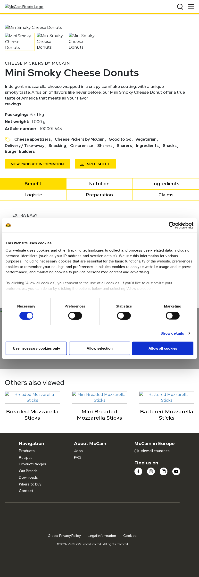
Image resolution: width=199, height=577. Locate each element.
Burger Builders (20, 151)
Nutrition (99, 183)
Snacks (170, 145)
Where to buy (30, 484)
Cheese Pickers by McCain (80, 139)
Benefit (33, 183)
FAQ (77, 457)
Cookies (130, 535)
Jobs (78, 450)
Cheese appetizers (32, 139)
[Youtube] (176, 471)
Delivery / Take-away (24, 145)
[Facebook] (138, 471)
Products (27, 450)
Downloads (28, 477)
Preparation (99, 195)
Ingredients (147, 145)
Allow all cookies (163, 348)
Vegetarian (146, 139)
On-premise (81, 145)
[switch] (75, 315)
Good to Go (120, 139)
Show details (172, 333)
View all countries (155, 450)
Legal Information (102, 535)
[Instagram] (151, 471)
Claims (165, 195)
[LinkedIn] (163, 471)
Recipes (26, 457)
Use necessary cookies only (36, 348)
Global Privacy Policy (64, 535)
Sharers (105, 145)
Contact (26, 490)
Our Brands (28, 471)
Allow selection (100, 348)
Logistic (33, 195)
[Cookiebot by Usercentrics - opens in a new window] (172, 225)
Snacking (57, 145)
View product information (37, 164)
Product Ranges (32, 464)
